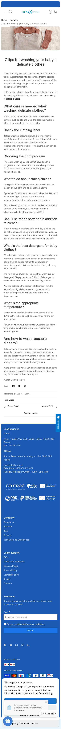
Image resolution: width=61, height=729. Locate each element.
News (13, 20)
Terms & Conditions (29, 723)
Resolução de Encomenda (16, 539)
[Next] (56, 4)
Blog (6, 531)
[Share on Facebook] (13, 386)
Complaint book (11, 574)
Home (4, 20)
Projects (8, 535)
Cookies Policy (11, 566)
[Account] (49, 12)
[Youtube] (11, 645)
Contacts (8, 583)
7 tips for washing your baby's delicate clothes (24, 23)
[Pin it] (25, 386)
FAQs (6, 557)
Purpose (8, 526)
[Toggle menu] (5, 12)
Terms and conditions (14, 561)
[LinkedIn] (28, 646)
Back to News (30, 413)
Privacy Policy (10, 570)
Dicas (11, 400)
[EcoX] (30, 11)
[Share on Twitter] (19, 386)
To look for (9, 522)
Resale (7, 579)
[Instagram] (16, 645)
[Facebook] (5, 645)
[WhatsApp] (22, 646)
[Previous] (5, 4)
